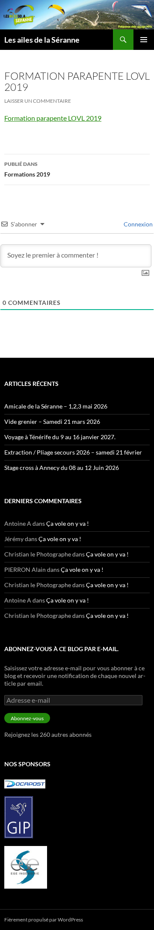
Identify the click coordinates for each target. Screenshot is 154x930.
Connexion (137, 224)
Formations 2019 (27, 169)
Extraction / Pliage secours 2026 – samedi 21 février (73, 452)
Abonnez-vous (27, 718)
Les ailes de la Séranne (42, 39)
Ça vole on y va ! (67, 523)
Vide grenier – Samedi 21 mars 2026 (52, 421)
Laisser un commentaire (37, 101)
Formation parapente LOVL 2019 (52, 118)
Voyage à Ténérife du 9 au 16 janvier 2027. (60, 436)
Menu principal (143, 39)
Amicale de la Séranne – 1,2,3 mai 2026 (55, 406)
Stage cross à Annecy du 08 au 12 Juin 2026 (61, 467)
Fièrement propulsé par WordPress (43, 919)
